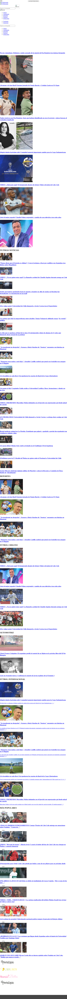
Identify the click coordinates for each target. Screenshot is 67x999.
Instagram (5, 23)
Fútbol (5, 12)
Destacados (6, 18)
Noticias (5, 17)
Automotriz (6, 14)
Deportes (5, 15)
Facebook (5, 21)
